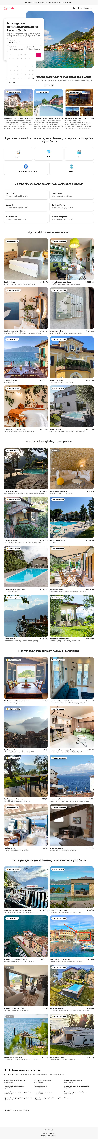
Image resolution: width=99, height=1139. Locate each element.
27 (25, 78)
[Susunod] (52, 85)
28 (29, 78)
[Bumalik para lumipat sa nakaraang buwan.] (10, 54)
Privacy (43, 1136)
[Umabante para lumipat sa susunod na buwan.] (32, 54)
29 (33, 78)
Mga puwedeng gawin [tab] (57, 1074)
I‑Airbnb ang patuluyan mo (83, 8)
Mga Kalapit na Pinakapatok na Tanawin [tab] (34, 1074)
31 (14, 82)
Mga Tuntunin (52, 1136)
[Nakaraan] (45, 85)
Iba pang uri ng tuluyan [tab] (11, 1074)
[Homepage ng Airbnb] (9, 8)
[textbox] (16, 49)
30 (10, 82)
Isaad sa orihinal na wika (64, 2)
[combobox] (24, 42)
